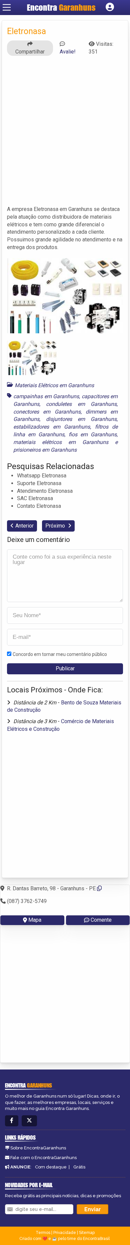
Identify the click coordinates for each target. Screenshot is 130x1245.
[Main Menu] (6, 7)
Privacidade (64, 1232)
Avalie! (68, 51)
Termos (43, 1232)
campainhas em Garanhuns (46, 396)
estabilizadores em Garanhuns (51, 427)
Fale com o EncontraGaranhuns (43, 1157)
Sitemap (87, 1232)
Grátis (79, 1166)
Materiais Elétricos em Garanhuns (54, 385)
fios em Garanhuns (93, 434)
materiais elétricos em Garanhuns (60, 442)
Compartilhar (30, 51)
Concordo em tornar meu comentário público (60, 654)
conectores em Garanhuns (47, 412)
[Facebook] (11, 1120)
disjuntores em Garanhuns (81, 419)
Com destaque (51, 1166)
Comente (101, 920)
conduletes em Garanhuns (81, 404)
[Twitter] (29, 1120)
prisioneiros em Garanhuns (45, 450)
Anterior (24, 526)
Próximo (55, 526)
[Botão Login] (110, 7)
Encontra (61, 7)
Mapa (34, 920)
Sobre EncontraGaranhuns (38, 1147)
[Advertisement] (65, 134)
